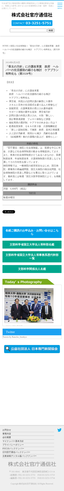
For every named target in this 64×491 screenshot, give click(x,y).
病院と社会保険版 (18, 46)
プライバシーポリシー (13, 444)
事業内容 (6, 433)
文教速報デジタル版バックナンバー (19, 456)
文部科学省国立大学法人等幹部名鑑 (32, 244)
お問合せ (6, 430)
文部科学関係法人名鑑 (32, 268)
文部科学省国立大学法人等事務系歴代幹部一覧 (32, 256)
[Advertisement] (30, 384)
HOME (5, 46)
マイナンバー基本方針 (13, 441)
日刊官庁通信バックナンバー (16, 452)
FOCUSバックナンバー (13, 448)
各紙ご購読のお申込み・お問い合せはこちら (32, 232)
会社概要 (6, 437)
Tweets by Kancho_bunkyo (15, 337)
